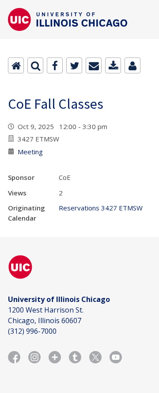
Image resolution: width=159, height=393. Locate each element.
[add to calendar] (113, 65)
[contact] (132, 65)
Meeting (30, 151)
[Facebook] (55, 65)
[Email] (94, 65)
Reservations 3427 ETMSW (101, 207)
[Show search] (35, 65)
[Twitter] (74, 65)
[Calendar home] (16, 65)
